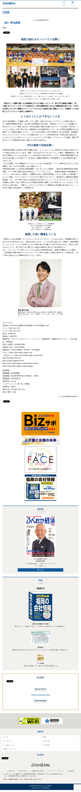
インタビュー (8, 741)
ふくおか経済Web (9, 3)
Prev (16, 721)
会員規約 (71, 771)
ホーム (6, 737)
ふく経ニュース (9, 745)
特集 (44, 737)
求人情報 (46, 745)
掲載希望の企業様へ (38, 771)
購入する (40, 570)
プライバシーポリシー (56, 771)
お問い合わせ (23, 771)
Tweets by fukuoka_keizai (40, 695)
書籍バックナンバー (10, 749)
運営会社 (12, 771)
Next (64, 721)
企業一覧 (46, 741)
